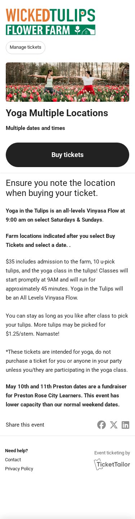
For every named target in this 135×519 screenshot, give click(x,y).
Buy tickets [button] (67, 154)
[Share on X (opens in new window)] (113, 425)
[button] (18, 459)
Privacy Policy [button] (19, 468)
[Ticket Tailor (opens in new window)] (112, 464)
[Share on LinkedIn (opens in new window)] (125, 425)
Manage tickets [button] (25, 47)
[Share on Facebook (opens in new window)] (101, 425)
